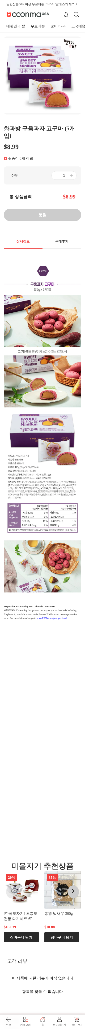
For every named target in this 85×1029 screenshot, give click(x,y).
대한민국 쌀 (15, 26)
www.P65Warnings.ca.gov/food (52, 618)
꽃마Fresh (58, 26)
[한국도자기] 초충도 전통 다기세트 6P (20, 915)
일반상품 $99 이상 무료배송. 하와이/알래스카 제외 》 (42, 4)
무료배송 (38, 26)
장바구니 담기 (21, 937)
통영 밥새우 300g (58, 913)
